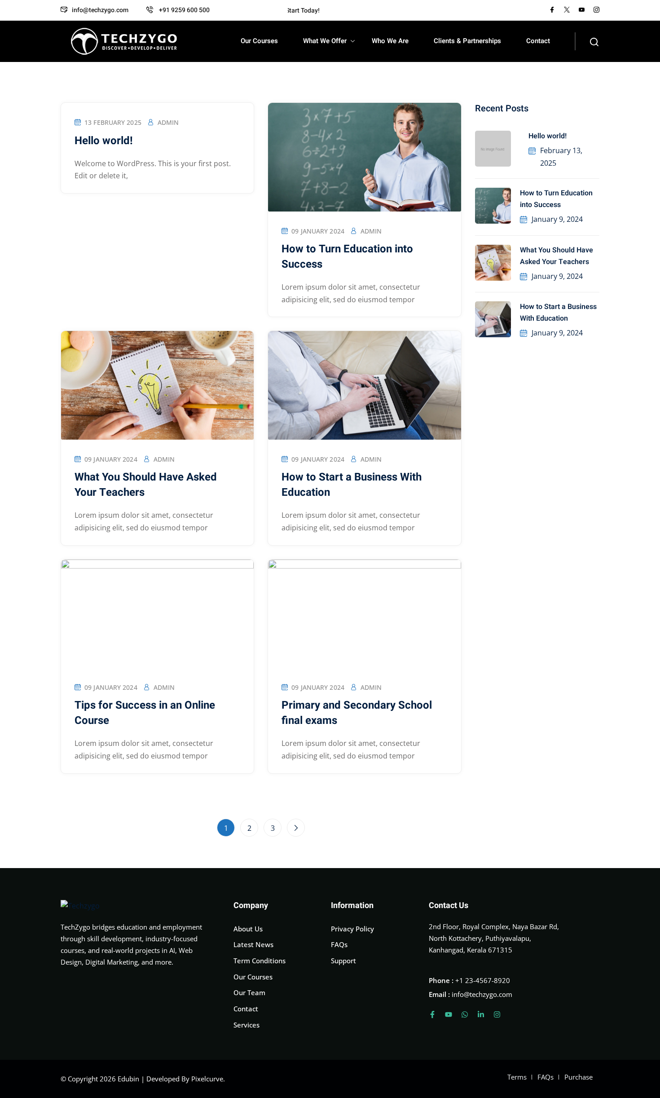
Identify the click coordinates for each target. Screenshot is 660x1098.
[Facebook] (552, 10)
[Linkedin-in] (480, 1014)
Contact (538, 41)
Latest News (253, 944)
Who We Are (390, 41)
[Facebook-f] (432, 1014)
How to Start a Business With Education (558, 312)
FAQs (339, 944)
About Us (248, 928)
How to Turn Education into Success (556, 199)
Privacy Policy (352, 928)
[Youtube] (448, 1014)
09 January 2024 (317, 231)
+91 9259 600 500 (184, 10)
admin (168, 122)
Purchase (578, 1076)
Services (246, 1024)
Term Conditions (259, 960)
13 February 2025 (112, 122)
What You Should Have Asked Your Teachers (556, 256)
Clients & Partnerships (467, 41)
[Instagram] (497, 1014)
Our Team (249, 992)
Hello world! (547, 136)
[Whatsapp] (464, 1014)
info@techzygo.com (100, 10)
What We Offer (325, 41)
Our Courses (259, 41)
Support (343, 960)
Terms (517, 1076)
